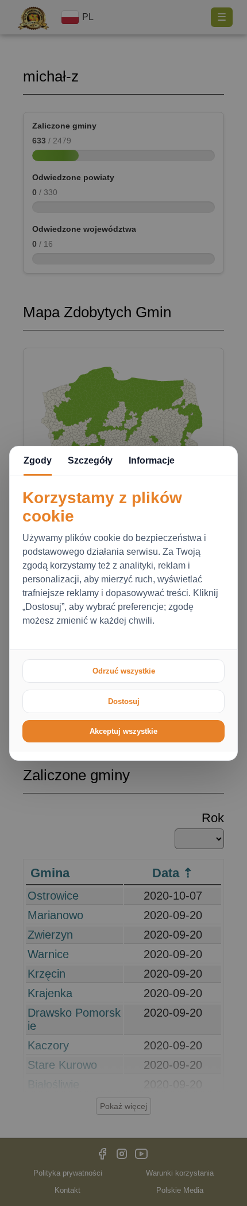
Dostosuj (124, 701)
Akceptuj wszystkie (123, 731)
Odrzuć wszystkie (123, 671)
